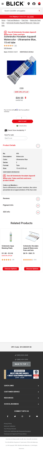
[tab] (21, 145)
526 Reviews (8, 48)
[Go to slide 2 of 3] (21, 88)
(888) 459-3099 (22, 359)
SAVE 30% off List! (7, 255)
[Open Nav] (3, 4)
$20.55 (19, 98)
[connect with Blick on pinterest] (30, 418)
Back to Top (20, 364)
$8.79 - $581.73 (28, 253)
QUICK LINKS (9, 386)
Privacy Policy (8, 423)
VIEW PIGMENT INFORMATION (11, 172)
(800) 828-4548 (22, 355)
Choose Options (11, 269)
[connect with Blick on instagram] (22, 418)
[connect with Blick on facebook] (8, 418)
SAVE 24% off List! (21, 92)
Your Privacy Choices (10, 428)
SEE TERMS (30, 16)
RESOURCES (8, 398)
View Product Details (27, 52)
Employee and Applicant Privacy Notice (15, 434)
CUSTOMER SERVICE (12, 392)
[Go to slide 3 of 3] (23, 88)
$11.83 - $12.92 (7, 253)
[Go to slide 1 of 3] (20, 88)
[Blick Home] (15, 4)
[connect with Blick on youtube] (37, 418)
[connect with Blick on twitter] (15, 418)
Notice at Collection (9, 426)
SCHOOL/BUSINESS (11, 404)
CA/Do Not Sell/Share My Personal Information (17, 431)
